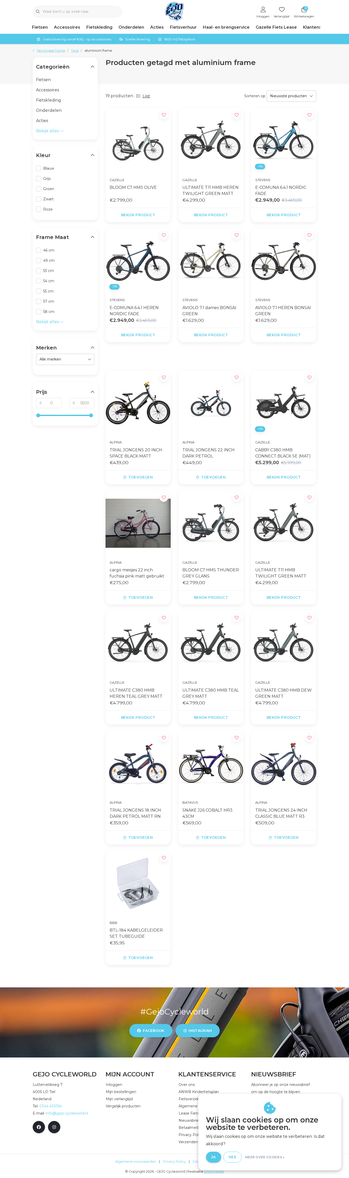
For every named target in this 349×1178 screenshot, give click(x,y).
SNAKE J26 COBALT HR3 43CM (207, 813)
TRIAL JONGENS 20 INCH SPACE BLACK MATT (136, 453)
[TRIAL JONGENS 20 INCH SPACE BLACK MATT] (138, 403)
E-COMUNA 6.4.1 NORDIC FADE (280, 190)
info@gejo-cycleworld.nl (67, 1113)
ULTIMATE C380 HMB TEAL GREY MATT (210, 693)
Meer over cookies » (265, 1157)
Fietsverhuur (183, 27)
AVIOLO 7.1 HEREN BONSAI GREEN (283, 310)
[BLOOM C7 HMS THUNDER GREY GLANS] (210, 523)
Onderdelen (131, 27)
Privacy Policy (174, 1161)
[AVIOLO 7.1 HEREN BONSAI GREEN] (283, 260)
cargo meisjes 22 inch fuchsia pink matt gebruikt (137, 573)
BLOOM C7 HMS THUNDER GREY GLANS (210, 573)
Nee (232, 1157)
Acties (157, 27)
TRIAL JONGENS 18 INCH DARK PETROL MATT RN (135, 813)
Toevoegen (140, 477)
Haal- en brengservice (226, 27)
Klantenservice (319, 27)
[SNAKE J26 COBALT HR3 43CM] (210, 763)
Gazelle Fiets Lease (276, 27)
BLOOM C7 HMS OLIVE (133, 187)
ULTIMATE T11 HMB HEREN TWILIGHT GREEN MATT (210, 190)
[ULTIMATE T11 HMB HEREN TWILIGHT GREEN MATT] (210, 140)
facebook (154, 1030)
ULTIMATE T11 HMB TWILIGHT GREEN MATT (280, 573)
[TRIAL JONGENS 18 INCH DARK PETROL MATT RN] (138, 763)
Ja (213, 1157)
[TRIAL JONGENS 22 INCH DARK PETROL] (210, 403)
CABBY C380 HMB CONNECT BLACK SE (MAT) (283, 453)
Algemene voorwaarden (135, 1161)
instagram (200, 1030)
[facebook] (39, 1127)
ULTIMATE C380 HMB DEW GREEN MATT (283, 693)
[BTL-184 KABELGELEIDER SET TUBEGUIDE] (138, 883)
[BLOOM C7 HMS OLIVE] (138, 140)
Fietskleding (99, 27)
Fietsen (40, 27)
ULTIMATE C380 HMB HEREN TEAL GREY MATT (136, 693)
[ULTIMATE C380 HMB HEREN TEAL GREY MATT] (138, 643)
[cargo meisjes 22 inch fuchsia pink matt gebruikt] (138, 523)
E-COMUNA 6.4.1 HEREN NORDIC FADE (134, 310)
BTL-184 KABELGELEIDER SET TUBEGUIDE (136, 933)
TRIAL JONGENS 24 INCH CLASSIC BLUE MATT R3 (281, 813)
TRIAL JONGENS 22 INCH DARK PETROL (208, 453)
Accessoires (67, 27)
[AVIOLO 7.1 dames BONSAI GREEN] (210, 260)
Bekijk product (138, 215)
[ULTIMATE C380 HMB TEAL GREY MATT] (210, 643)
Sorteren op (254, 96)
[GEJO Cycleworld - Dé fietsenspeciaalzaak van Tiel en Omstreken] (174, 11)
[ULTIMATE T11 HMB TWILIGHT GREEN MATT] (283, 523)
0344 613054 (50, 1106)
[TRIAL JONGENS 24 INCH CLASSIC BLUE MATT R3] (283, 763)
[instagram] (54, 1127)
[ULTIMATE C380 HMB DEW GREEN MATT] (283, 643)
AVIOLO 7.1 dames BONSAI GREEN (209, 310)
